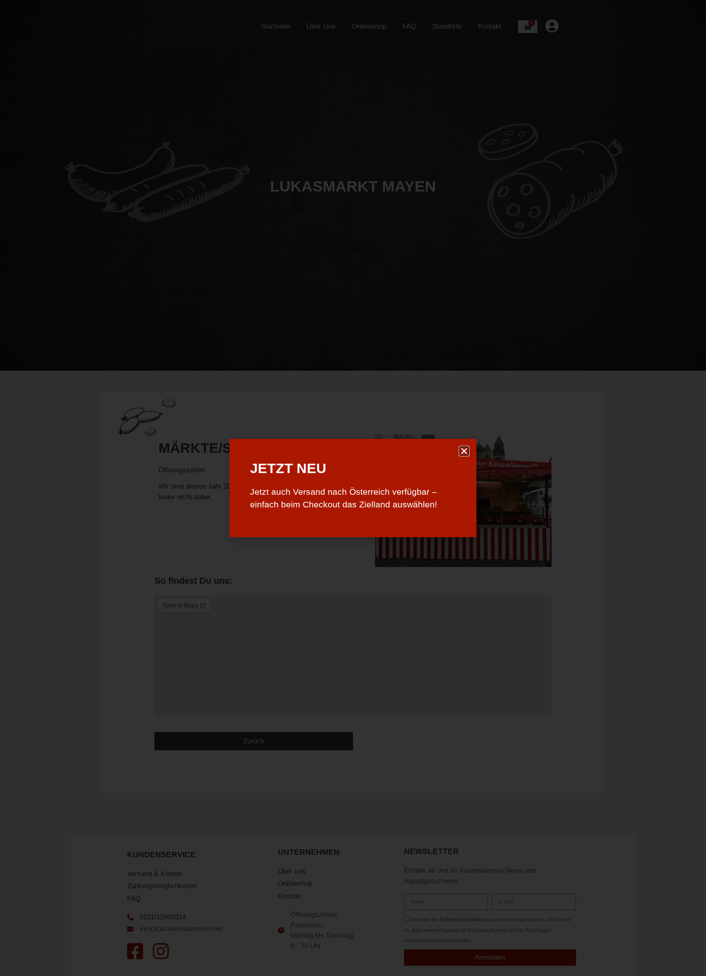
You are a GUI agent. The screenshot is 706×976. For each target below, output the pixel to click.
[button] (464, 451)
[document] (353, 488)
